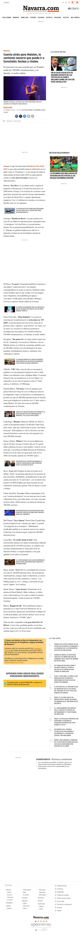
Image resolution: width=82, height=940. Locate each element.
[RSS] (46, 921)
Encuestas (26, 895)
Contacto (60, 889)
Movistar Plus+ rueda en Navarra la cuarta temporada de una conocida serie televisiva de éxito (29, 463)
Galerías (41, 906)
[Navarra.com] (41, 8)
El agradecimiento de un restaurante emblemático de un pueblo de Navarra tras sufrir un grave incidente (29, 361)
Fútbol (24, 903)
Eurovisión (17, 121)
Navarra (16, 17)
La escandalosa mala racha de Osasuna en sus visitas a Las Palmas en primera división (63, 176)
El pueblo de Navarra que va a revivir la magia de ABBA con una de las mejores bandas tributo (30, 309)
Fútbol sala (42, 892)
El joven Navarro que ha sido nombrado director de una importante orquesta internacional (30, 562)
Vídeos (41, 909)
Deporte (49, 17)
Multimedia (75, 17)
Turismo (59, 907)
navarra (9, 121)
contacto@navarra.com (13, 662)
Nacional (57, 17)
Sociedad (9, 900)
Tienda (59, 911)
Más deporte (42, 895)
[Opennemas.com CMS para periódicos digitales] (41, 926)
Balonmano (42, 890)
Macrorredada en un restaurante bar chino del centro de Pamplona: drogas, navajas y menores (30, 512)
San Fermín (6, 17)
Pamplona (24, 17)
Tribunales (10, 897)
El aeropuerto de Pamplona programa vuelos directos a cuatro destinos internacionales (30, 210)
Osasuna (41, 17)
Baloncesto (26, 906)
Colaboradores (27, 890)
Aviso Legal (60, 901)
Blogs (24, 892)
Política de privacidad (63, 898)
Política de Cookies (63, 895)
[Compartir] (16, 116)
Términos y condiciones (61, 759)
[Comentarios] (32, 116)
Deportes (25, 901)
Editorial (9, 908)
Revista (66, 17)
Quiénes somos (62, 886)
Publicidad (60, 892)
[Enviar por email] (28, 116)
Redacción (8, 108)
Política (9, 892)
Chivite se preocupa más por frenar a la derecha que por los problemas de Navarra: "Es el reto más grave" (30, 413)
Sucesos (9, 895)
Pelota (25, 908)
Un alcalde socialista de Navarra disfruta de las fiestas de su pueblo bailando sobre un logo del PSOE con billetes (63, 77)
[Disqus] (57, 798)
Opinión (33, 17)
